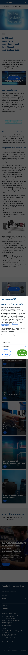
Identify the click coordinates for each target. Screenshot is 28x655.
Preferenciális (6, 342)
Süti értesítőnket (5, 323)
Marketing (5, 339)
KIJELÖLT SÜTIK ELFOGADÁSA (5, 353)
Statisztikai (5, 346)
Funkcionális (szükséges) (9, 335)
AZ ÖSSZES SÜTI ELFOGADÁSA (22, 353)
